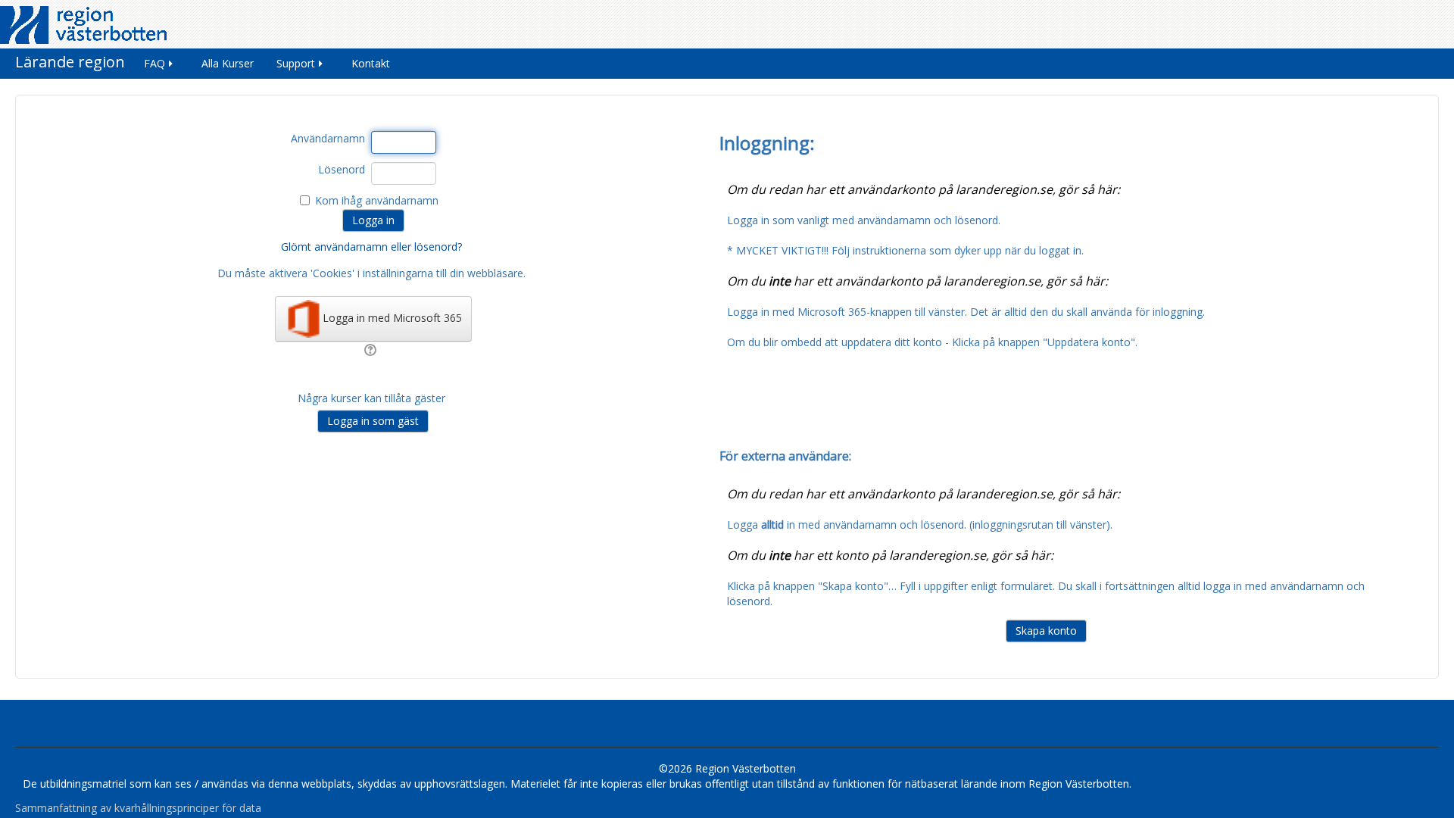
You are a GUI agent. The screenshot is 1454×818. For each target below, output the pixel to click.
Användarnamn (328, 138)
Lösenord (341, 169)
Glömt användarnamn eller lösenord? (371, 246)
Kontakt (370, 63)
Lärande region (70, 62)
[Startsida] (83, 24)
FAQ (154, 63)
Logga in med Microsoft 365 (392, 318)
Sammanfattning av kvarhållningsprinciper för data (138, 808)
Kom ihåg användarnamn (376, 200)
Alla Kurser (227, 63)
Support (295, 63)
